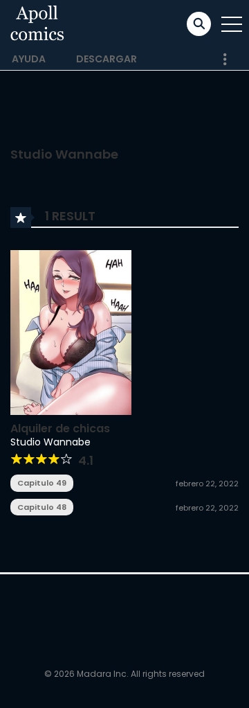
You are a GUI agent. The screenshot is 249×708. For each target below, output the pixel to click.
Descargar (106, 59)
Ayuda (29, 59)
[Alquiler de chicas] (70, 331)
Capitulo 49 (41, 482)
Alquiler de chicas (60, 428)
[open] (231, 24)
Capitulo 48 (41, 507)
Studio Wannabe (50, 442)
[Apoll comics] (37, 23)
